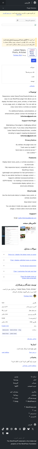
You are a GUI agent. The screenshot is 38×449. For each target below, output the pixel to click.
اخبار (34, 380)
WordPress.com (30, 407)
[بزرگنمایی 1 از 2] (34, 228)
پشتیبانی (32, 86)
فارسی (30, 425)
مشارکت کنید (14, 392)
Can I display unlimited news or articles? (23, 260)
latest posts (5, 330)
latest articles (13, 330)
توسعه (32, 81)
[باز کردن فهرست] (3, 2)
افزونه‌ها (15, 383)
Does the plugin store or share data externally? (28, 277)
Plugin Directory (31, 8)
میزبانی (34, 383)
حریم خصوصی (32, 386)
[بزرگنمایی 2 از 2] (16, 228)
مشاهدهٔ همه (5, 352)
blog (20, 330)
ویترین (16, 376)
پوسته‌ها (16, 380)
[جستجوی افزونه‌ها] (17, 20)
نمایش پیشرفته (31, 339)
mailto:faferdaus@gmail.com (27, 218)
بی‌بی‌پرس (32, 413)
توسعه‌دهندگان (32, 398)
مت (34, 410)
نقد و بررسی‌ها (30, 72)
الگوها (16, 386)
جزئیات (32, 67)
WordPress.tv (31, 401)
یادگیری (34, 392)
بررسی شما (32, 352)
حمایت (15, 398)
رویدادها (16, 395)
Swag (15, 401)
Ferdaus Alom (17, 55)
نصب (32, 76)
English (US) (5, 326)
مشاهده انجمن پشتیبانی (29, 365)
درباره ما (33, 376)
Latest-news (13, 333)
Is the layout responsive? (28, 266)
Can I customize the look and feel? (24, 271)
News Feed (5, 333)
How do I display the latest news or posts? (22, 254)
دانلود (33, 60)
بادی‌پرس (32, 416)
